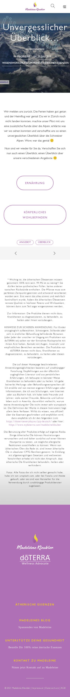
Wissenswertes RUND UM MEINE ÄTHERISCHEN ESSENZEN (35, 63)
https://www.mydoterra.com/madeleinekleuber (35, 425)
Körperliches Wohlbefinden (35, 215)
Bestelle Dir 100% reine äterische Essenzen (35, 647)
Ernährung (35, 183)
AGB (63, 688)
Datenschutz (52, 688)
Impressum (37, 688)
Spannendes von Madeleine (35, 627)
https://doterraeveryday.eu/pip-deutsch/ (29, 422)
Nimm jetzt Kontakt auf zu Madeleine (35, 667)
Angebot (25, 242)
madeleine (23, 56)
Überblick (44, 242)
